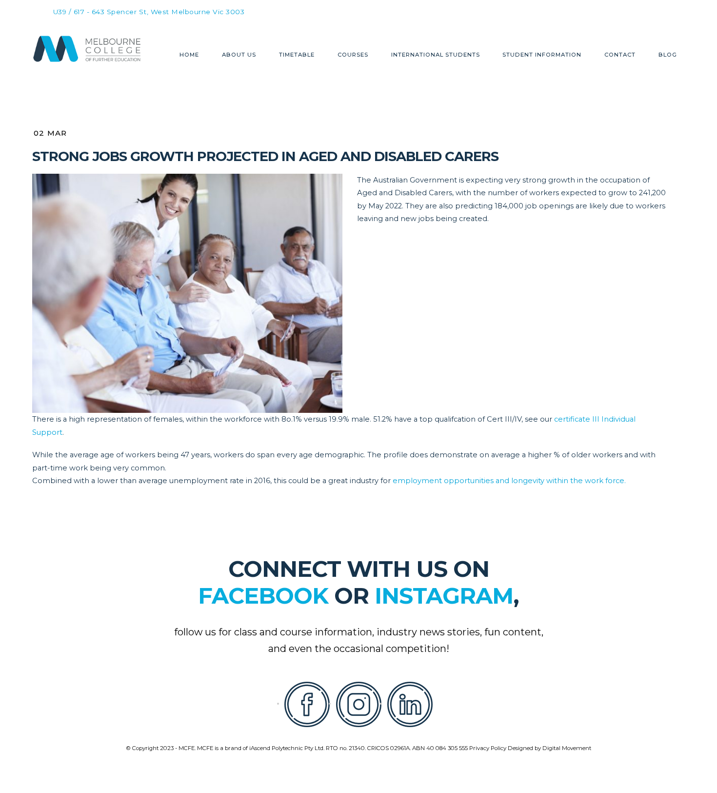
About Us (239, 55)
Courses (353, 55)
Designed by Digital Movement (549, 748)
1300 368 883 (417, 11)
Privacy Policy (487, 748)
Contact (620, 55)
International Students (435, 55)
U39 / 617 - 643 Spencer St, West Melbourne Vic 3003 (149, 12)
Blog (667, 55)
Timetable (297, 55)
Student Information (541, 55)
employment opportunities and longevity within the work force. (509, 480)
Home (189, 55)
